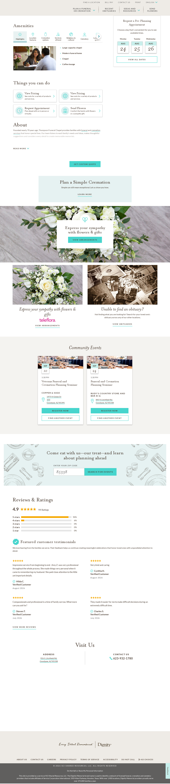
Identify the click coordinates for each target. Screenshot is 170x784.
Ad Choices (146, 760)
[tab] (20, 36)
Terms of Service (89, 760)
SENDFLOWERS (152, 10)
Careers (51, 760)
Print (138, 2)
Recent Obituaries (109, 10)
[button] (150, 2)
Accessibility (110, 760)
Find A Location (91, 2)
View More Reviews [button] (24, 627)
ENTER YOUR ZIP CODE (66, 465)
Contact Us (124, 2)
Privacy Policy (68, 760)
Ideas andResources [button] (129, 10)
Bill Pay (109, 2)
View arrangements (47, 325)
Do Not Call (128, 760)
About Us (22, 760)
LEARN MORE (85, 194)
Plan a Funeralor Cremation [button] (82, 10)
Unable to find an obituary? (122, 309)
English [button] (150, 2)
